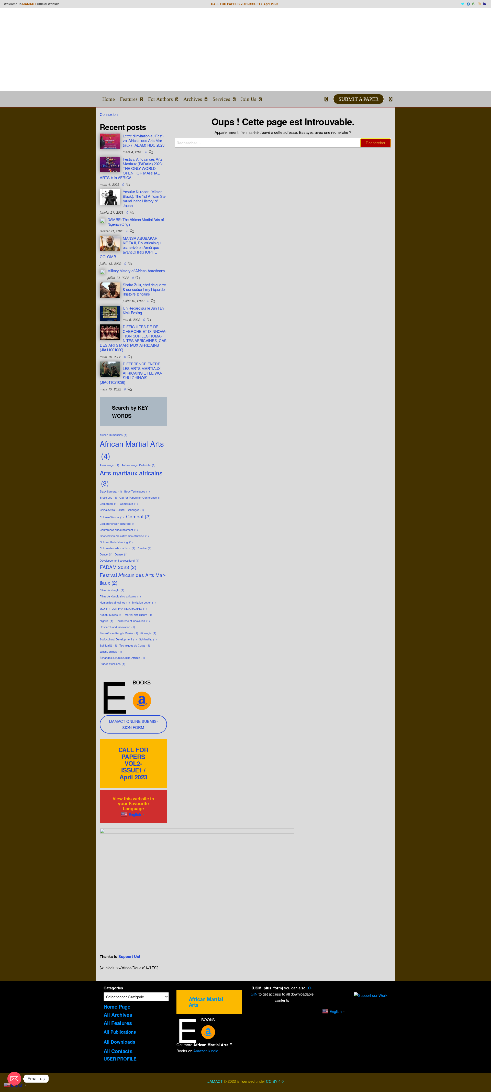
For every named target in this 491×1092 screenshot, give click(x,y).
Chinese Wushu (112, 517)
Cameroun (129, 504)
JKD (105, 608)
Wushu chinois (111, 651)
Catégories (113, 988)
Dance (106, 554)
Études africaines (112, 664)
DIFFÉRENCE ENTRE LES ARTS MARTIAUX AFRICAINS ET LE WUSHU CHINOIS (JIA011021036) (131, 373)
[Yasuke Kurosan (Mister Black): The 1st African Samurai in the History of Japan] (110, 196)
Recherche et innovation (133, 621)
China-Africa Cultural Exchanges (122, 510)
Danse (121, 554)
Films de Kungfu (112, 590)
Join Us (248, 99)
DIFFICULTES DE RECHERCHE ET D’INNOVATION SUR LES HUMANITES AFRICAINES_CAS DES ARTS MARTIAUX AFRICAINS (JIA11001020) (133, 338)
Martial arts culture (138, 615)
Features (129, 99)
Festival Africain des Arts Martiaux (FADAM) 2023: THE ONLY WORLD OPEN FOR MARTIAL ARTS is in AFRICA (131, 168)
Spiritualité (108, 645)
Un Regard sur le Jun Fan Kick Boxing (143, 310)
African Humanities (113, 435)
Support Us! (129, 956)
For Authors (160, 99)
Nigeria (106, 621)
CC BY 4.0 (275, 1081)
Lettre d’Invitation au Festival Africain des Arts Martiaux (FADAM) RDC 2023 (143, 140)
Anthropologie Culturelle (138, 465)
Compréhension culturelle (118, 524)
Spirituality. (148, 639)
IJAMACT (29, 4)
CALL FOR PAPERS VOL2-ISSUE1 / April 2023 (133, 763)
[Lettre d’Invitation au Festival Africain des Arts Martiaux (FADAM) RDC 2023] (110, 140)
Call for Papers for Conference (140, 497)
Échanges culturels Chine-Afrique (122, 658)
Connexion (109, 114)
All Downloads (119, 1042)
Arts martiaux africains (131, 477)
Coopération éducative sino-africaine (124, 536)
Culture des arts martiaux (117, 548)
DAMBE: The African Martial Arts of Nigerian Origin (135, 222)
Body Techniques (137, 491)
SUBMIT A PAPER (358, 99)
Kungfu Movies (111, 615)
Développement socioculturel (119, 560)
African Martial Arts (132, 449)
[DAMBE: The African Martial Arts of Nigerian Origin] (102, 220)
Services (221, 99)
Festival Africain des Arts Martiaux (132, 578)
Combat (138, 516)
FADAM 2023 (118, 566)
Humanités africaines (115, 602)
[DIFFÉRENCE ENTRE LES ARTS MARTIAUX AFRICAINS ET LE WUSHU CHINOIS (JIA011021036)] (110, 368)
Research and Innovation (117, 627)
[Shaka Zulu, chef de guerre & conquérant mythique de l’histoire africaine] (110, 289)
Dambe (144, 548)
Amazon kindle (205, 1050)
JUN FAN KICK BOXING (129, 608)
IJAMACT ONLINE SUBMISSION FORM (133, 724)
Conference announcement (119, 530)
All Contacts (118, 1051)
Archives (192, 99)
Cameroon (109, 504)
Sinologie (148, 633)
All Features (118, 1023)
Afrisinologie (109, 465)
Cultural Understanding (116, 542)
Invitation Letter (144, 602)
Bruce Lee (108, 497)
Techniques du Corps (134, 645)
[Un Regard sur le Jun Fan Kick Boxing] (110, 312)
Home (108, 99)
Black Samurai (111, 491)
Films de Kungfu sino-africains (120, 596)
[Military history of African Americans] (102, 271)
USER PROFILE (120, 1058)
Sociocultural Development (118, 639)
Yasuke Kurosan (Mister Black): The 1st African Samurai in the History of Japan (144, 198)
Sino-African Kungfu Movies (119, 633)
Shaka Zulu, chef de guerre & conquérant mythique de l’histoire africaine (144, 289)
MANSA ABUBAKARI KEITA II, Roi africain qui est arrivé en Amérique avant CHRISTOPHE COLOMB (130, 247)
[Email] (14, 1079)
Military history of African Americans (136, 270)
